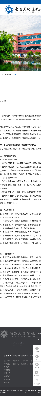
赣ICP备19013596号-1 (30, 392)
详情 (14, 75)
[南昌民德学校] (17, 338)
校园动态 (16, 361)
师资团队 (7, 364)
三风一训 (7, 379)
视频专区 (7, 373)
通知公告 (16, 364)
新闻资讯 (8, 75)
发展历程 (7, 361)
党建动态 (24, 364)
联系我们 (7, 382)
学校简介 (7, 376)
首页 (34, 10)
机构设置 (24, 361)
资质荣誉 (7, 370)
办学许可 (7, 367)
